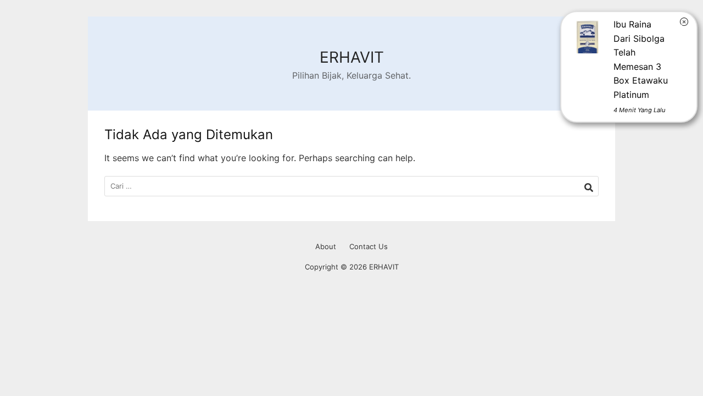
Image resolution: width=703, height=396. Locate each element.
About (325, 246)
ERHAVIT (352, 57)
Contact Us (368, 246)
